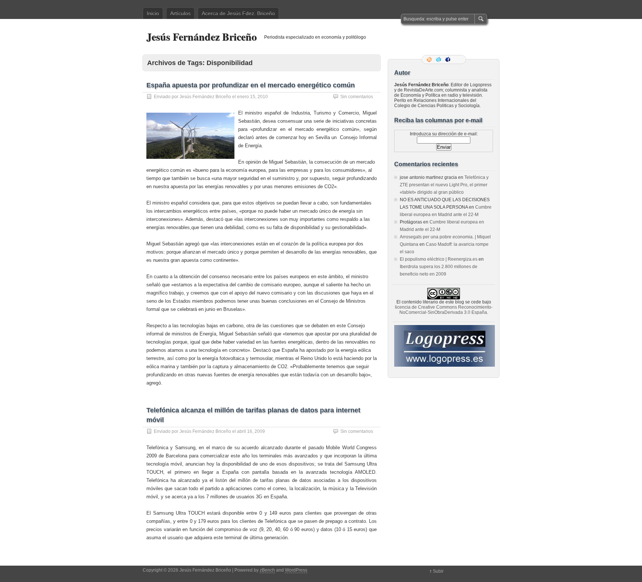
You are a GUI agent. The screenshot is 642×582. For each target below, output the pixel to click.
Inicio (153, 13)
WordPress (296, 570)
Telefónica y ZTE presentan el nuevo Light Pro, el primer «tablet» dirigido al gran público (444, 185)
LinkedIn (457, 59)
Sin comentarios (356, 96)
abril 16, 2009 (251, 431)
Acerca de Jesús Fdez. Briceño (238, 13)
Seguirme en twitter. (439, 59)
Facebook (448, 59)
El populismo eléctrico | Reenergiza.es (438, 259)
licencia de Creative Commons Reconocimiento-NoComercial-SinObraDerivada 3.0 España (444, 310)
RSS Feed (430, 59)
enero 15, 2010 (252, 96)
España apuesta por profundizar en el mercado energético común (250, 85)
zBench (267, 570)
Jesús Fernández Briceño (201, 36)
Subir (438, 571)
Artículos (180, 13)
